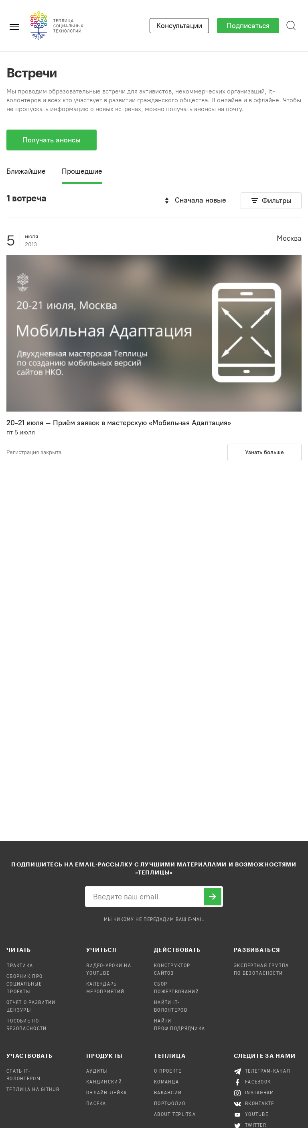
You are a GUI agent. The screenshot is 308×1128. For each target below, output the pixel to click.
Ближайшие (26, 171)
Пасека (96, 1104)
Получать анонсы (51, 140)
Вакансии (168, 1093)
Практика (19, 966)
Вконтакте (259, 1104)
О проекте (168, 1071)
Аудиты (96, 1071)
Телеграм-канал (267, 1071)
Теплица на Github (33, 1089)
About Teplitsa (175, 1114)
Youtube (256, 1114)
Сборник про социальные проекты (24, 984)
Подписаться (248, 25)
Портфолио (170, 1104)
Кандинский (104, 1082)
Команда (166, 1082)
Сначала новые (200, 200)
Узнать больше (264, 452)
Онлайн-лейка (106, 1093)
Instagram (259, 1093)
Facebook (258, 1082)
